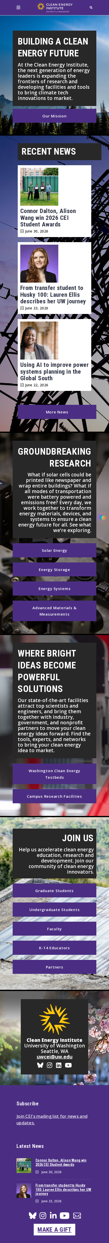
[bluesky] (33, 1217)
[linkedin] (53, 1217)
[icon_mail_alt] (77, 1216)
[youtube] (64, 1217)
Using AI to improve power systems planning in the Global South (54, 371)
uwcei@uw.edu (54, 1057)
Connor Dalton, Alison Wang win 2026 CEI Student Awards (48, 217)
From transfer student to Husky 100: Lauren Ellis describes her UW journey (53, 294)
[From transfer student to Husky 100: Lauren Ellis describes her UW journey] (54, 265)
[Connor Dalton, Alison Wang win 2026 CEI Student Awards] (54, 188)
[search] (91, 7)
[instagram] (43, 1217)
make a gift (54, 1229)
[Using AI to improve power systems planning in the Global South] (54, 342)
